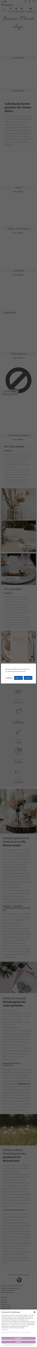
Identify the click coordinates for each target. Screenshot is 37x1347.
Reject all (18, 678)
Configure (9, 678)
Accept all (28, 678)
